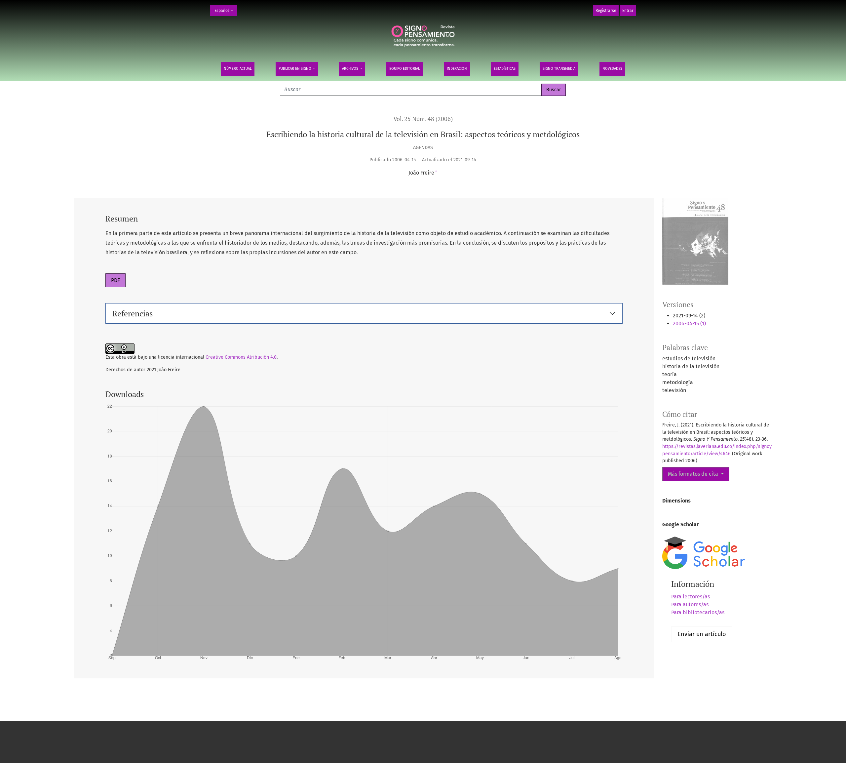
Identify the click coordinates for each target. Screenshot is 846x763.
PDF (115, 280)
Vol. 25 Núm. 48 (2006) (423, 119)
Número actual (237, 68)
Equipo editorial (404, 68)
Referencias (132, 313)
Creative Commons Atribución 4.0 (241, 357)
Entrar (628, 10)
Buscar (553, 90)
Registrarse (606, 10)
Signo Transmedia (559, 68)
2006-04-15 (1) (689, 323)
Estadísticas (505, 68)
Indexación (457, 68)
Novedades (612, 68)
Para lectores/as (690, 596)
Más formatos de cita (693, 474)
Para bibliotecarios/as (697, 612)
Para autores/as (690, 604)
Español (225, 10)
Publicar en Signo (295, 68)
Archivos (350, 68)
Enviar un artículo (701, 634)
